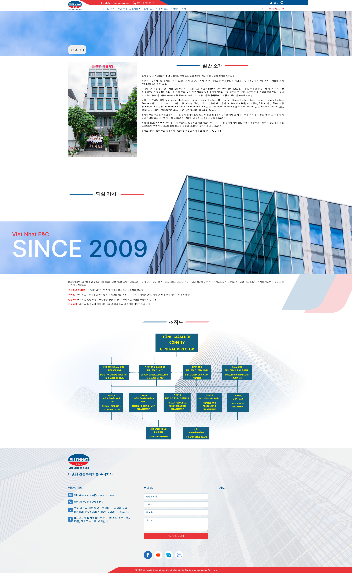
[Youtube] (158, 555)
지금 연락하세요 (271, 8)
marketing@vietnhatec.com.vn (116, 3)
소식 (146, 8)
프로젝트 (133, 8)
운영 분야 (122, 8)
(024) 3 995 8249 (145, 3)
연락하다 (174, 8)
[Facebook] (148, 555)
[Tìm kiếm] (282, 3)
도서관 (153, 8)
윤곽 (184, 8)
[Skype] (169, 555)
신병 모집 (163, 8)
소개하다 (111, 8)
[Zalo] (179, 555)
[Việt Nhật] (75, 5)
